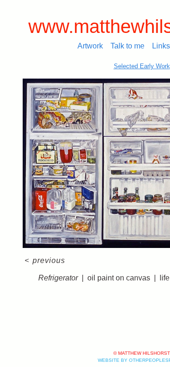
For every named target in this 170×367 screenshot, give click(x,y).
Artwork (90, 46)
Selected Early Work (142, 66)
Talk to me (127, 46)
